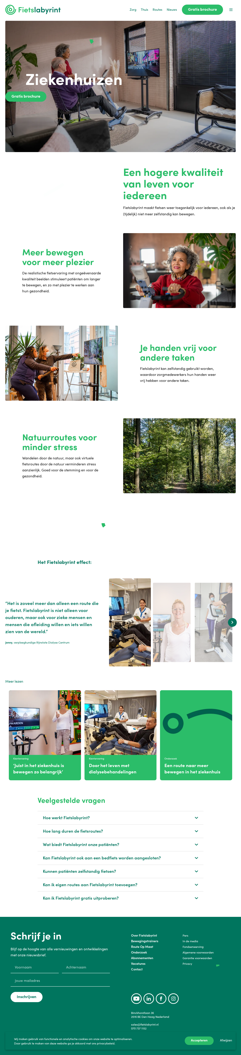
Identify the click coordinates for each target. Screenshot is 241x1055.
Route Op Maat (142, 947)
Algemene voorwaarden (198, 952)
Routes (157, 10)
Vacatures (138, 964)
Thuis (144, 10)
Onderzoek (139, 952)
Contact (137, 969)
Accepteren (199, 1040)
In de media (190, 941)
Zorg (133, 10)
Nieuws (172, 10)
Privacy (187, 963)
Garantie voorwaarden (197, 958)
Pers (185, 935)
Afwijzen (226, 1040)
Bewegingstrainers (144, 941)
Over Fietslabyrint (144, 935)
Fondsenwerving (193, 947)
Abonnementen (142, 958)
